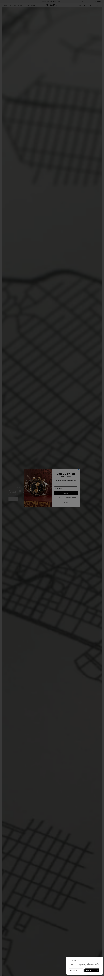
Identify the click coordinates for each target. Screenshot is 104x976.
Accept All (88, 970)
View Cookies (73, 970)
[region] (84, 966)
